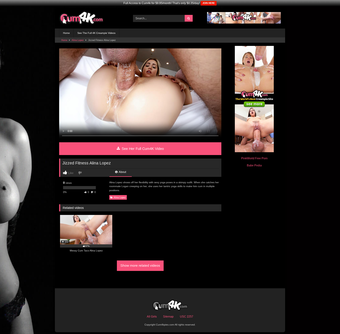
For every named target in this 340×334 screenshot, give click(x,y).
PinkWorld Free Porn (254, 158)
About (122, 171)
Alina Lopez (78, 40)
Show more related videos (140, 265)
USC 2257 (186, 316)
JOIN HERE (208, 3)
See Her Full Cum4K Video (142, 149)
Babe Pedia (254, 165)
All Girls (152, 316)
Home (66, 33)
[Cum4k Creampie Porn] (81, 18)
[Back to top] (329, 323)
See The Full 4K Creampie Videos (96, 33)
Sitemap (168, 316)
